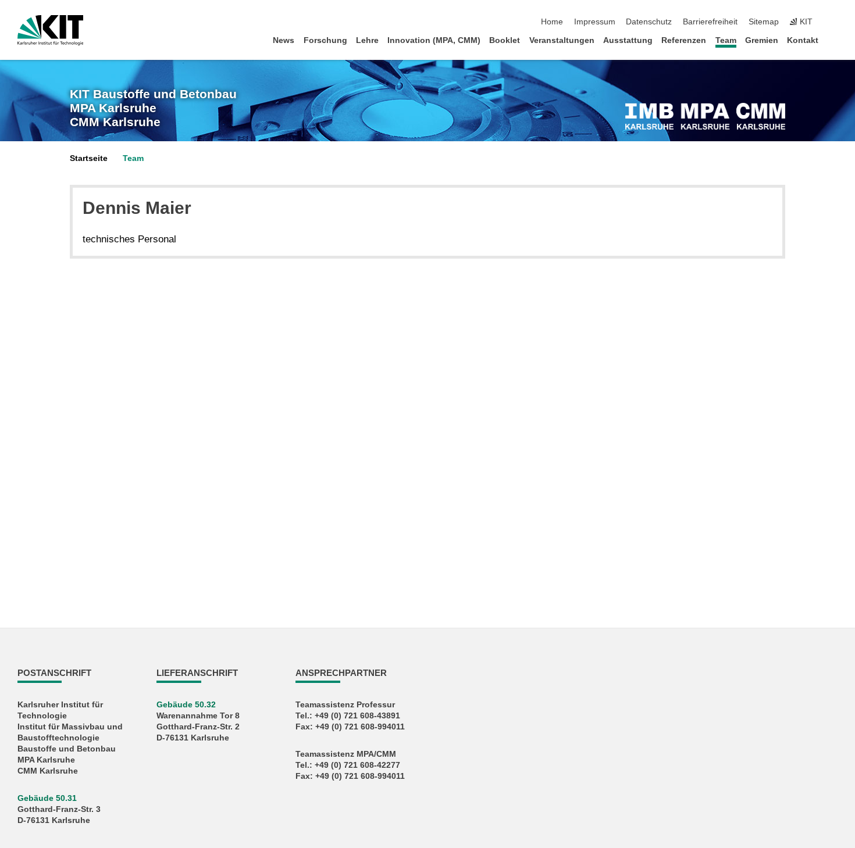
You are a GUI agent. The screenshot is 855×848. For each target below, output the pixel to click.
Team (725, 40)
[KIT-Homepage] (50, 30)
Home (552, 21)
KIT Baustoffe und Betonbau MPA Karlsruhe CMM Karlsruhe (153, 108)
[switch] (834, 22)
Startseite (89, 158)
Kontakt (802, 40)
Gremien (761, 40)
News (283, 40)
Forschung (325, 40)
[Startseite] (834, 40)
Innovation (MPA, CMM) (433, 40)
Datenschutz (649, 21)
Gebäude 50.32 (186, 704)
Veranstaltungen (561, 40)
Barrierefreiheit (710, 21)
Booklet (504, 40)
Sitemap (764, 21)
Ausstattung (628, 40)
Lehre (367, 40)
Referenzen (683, 40)
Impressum (594, 21)
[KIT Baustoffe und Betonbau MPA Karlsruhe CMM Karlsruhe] (705, 116)
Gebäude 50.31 (47, 798)
